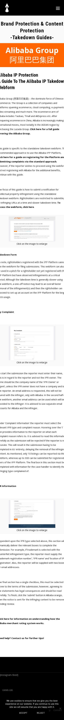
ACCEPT (23, 713)
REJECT (41, 713)
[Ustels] (8, 8)
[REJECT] (60, 708)
